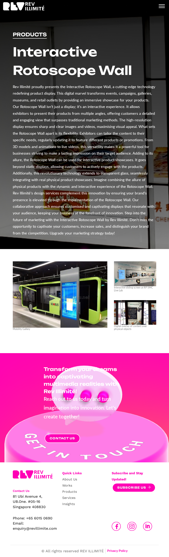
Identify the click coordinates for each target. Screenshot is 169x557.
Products (69, 492)
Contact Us (62, 438)
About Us (69, 479)
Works (67, 485)
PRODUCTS (30, 34)
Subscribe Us (131, 487)
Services (68, 498)
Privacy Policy (117, 550)
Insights (68, 504)
